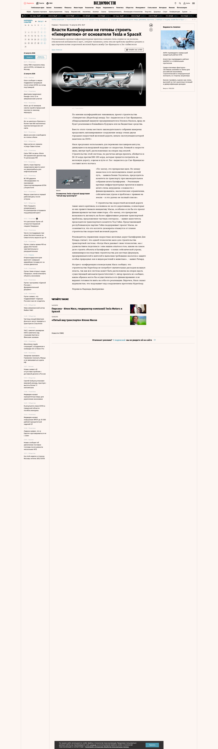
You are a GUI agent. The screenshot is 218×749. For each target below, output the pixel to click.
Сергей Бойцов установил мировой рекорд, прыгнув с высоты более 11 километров (35, 384)
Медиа (98, 8)
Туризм (184, 12)
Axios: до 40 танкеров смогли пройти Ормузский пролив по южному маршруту (34, 109)
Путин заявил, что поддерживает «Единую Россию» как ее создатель (34, 298)
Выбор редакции (58, 20)
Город (67, 12)
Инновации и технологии (133, 12)
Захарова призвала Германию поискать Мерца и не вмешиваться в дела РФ (35, 359)
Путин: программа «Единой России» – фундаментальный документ (35, 286)
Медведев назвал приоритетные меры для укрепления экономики (34, 396)
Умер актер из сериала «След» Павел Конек (33, 145)
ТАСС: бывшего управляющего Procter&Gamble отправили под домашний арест (35, 209)
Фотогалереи (182, 8)
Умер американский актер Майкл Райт (34, 309)
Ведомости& (75, 12)
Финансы (68, 8)
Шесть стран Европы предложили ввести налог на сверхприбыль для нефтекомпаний (34, 168)
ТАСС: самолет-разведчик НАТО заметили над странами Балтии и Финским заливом (34, 333)
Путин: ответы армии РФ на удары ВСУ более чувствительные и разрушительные (35, 247)
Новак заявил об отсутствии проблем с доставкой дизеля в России (35, 371)
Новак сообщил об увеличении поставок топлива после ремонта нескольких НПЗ (33, 446)
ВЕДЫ (29, 12)
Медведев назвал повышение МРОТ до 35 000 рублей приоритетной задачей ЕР (35, 420)
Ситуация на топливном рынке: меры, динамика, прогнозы (132, 20)
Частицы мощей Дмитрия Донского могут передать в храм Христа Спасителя (34, 321)
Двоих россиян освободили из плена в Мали (35, 136)
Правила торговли (40, 12)
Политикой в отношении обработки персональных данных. (107, 747)
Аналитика (86, 12)
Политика (120, 8)
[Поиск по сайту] (180, 3)
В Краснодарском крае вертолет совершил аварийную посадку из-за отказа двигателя (34, 261)
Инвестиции (78, 8)
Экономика (58, 8)
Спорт (165, 12)
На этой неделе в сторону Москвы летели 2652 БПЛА (34, 457)
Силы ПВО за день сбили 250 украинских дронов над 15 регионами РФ (35, 155)
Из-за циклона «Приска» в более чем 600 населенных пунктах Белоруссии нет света (34, 124)
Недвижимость (108, 8)
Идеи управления (55, 12)
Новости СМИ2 (58, 333)
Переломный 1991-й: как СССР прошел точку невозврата (87, 20)
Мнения (172, 8)
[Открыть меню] (193, 3)
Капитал (96, 12)
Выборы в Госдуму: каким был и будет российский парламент (179, 20)
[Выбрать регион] (175, 3)
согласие (93, 745)
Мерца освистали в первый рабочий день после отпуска (35, 196)
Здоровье (157, 12)
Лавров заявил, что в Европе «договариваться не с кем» (35, 433)
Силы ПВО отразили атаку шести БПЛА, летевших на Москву (34, 67)
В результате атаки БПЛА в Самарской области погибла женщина (34, 408)
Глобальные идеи (37, 8)
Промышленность (114, 12)
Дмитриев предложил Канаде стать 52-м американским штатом (33, 96)
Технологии (89, 8)
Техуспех (148, 12)
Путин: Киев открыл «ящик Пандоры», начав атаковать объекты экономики (35, 273)
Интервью (163, 8)
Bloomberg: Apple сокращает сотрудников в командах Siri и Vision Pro (34, 346)
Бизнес (49, 8)
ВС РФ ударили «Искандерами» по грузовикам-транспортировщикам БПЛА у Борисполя (35, 183)
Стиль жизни (152, 8)
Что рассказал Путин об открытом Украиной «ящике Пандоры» (33, 224)
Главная (55, 25)
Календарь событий (28, 21)
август (40, 21)
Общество (129, 8)
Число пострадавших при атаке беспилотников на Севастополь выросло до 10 (35, 235)
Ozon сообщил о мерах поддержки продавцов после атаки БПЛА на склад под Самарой (35, 83)
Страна (103, 12)
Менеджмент (140, 8)
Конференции (175, 12)
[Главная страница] (105, 3)
